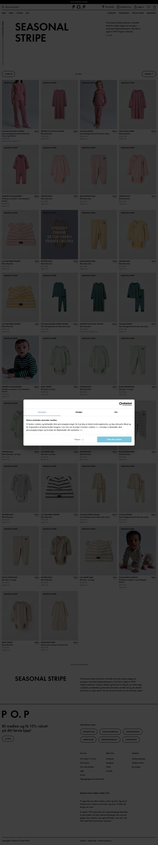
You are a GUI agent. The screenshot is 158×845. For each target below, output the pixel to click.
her (97, 427)
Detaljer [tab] (79, 412)
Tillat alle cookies (114, 439)
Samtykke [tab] (42, 412)
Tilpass (77, 439)
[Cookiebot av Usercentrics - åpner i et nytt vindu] (121, 404)
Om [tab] (116, 412)
